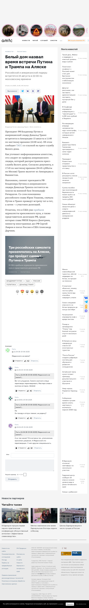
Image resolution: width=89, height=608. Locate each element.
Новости (26, 40)
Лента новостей (69, 49)
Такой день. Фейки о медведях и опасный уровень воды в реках (69, 58)
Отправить (12, 479)
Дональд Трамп (26, 285)
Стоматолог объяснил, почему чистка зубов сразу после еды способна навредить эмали (69, 291)
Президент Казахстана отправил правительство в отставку (69, 163)
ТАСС (19, 145)
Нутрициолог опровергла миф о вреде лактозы (69, 317)
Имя (7, 454)
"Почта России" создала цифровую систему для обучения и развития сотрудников (69, 361)
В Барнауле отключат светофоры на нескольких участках (67, 465)
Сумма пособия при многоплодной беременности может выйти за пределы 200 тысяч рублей (69, 193)
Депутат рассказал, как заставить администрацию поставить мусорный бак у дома (68, 95)
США (28, 281)
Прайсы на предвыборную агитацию (7, 565)
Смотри (53, 40)
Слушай (44, 40)
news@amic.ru (41, 573)
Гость (14, 349)
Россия (36, 281)
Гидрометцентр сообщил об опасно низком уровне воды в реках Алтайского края (69, 481)
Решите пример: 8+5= (14, 474)
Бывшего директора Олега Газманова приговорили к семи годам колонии (69, 148)
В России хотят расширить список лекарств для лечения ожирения (69, 178)
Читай (35, 40)
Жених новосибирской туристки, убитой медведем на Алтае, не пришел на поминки (69, 275)
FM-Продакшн (21, 548)
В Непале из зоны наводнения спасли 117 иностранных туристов (69, 345)
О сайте (19, 560)
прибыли (39, 210)
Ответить (34, 361)
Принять (69, 604)
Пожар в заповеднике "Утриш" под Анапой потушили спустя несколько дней (69, 330)
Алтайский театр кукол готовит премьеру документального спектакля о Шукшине (69, 377)
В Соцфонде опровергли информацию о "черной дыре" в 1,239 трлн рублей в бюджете (69, 112)
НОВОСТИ (9, 51)
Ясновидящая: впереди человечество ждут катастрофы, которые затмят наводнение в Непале (69, 130)
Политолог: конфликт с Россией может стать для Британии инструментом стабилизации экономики (68, 75)
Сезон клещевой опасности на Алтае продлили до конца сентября (69, 306)
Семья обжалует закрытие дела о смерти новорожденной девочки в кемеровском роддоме (68, 211)
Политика (22, 51)
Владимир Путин (14, 281)
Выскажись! (12, 91)
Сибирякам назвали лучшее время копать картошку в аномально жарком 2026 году (69, 404)
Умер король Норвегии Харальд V (69, 390)
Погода (4, 560)
